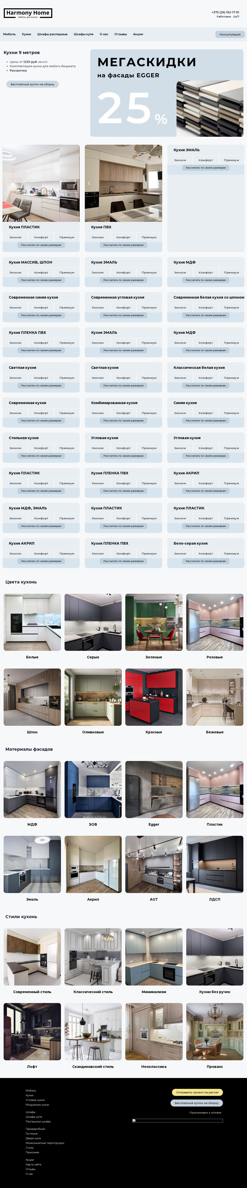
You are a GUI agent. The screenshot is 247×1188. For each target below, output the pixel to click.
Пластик (215, 824)
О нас (104, 34)
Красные (154, 732)
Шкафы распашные (52, 34)
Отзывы (120, 34)
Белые (32, 657)
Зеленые (154, 657)
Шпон (32, 732)
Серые (93, 657)
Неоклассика (154, 1067)
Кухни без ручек (214, 992)
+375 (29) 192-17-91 (225, 12)
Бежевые (215, 732)
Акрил (93, 899)
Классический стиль (93, 992)
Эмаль (32, 899)
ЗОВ (93, 824)
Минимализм (154, 992)
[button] (6, 183)
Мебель (9, 34)
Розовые (214, 657)
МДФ (32, 824)
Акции (138, 34)
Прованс (215, 1067)
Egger (153, 824)
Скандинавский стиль (93, 1067)
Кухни (26, 34)
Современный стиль (32, 992)
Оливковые (93, 732)
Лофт (32, 1067)
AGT (154, 899)
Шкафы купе (83, 34)
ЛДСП (214, 899)
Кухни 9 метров (22, 52)
